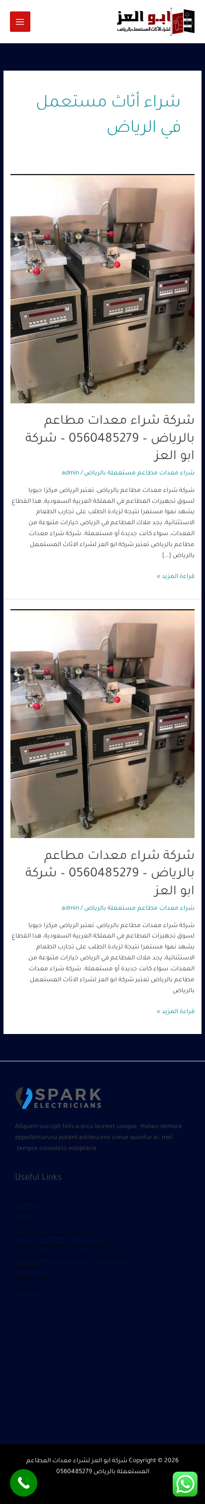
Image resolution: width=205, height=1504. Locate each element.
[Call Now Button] (23, 1483)
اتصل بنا (26, 1289)
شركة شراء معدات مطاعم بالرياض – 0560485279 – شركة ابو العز (110, 439)
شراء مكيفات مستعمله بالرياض (60, 1245)
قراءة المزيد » (176, 576)
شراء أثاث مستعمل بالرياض (55, 1234)
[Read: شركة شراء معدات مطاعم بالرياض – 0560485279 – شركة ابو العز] (102, 289)
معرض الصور (33, 1278)
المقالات (27, 1267)
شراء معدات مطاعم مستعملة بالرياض (139, 473)
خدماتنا (25, 1222)
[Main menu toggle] (20, 21)
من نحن (26, 1211)
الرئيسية (26, 1200)
